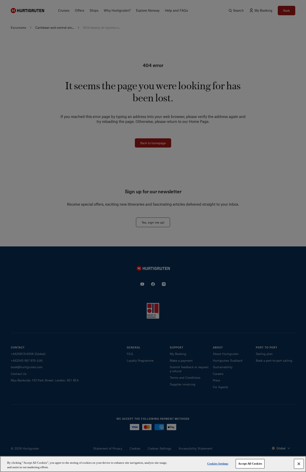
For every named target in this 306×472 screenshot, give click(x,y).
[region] (153, 464)
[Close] (299, 464)
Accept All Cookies (250, 463)
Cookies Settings (217, 463)
